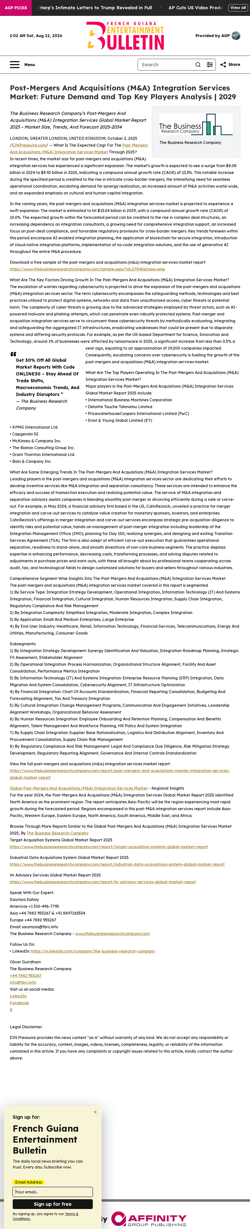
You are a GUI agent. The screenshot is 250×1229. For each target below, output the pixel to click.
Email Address (28, 1182)
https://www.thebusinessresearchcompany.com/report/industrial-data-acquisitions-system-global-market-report (117, 864)
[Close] (95, 1112)
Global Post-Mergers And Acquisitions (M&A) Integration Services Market (79, 788)
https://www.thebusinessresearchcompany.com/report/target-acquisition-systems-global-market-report (109, 846)
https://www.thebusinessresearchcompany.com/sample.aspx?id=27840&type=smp (87, 269)
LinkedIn (18, 996)
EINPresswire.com (29, 145)
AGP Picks (16, 7)
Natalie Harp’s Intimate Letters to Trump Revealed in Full (86, 7)
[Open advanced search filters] (210, 64)
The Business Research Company (57, 833)
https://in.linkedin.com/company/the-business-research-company (93, 951)
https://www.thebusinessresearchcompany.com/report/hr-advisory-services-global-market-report (103, 881)
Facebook (19, 1002)
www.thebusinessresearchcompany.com (112, 933)
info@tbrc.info (23, 982)
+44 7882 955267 (26, 975)
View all (238, 7)
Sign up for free (53, 1204)
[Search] (198, 64)
